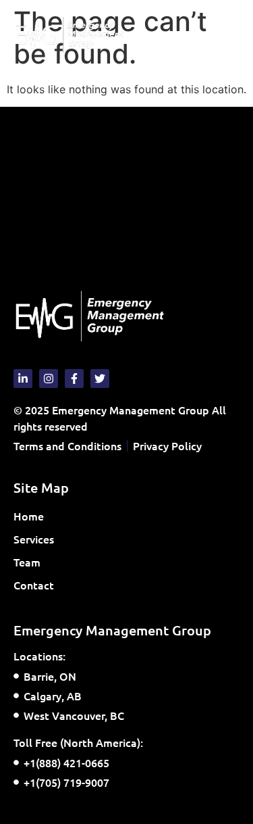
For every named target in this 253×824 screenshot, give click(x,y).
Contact (33, 584)
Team (26, 561)
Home (28, 515)
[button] (228, 35)
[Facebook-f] (74, 378)
